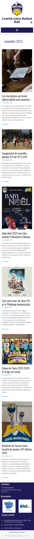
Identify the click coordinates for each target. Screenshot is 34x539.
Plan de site (22, 532)
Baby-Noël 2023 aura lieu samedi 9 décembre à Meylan (16, 235)
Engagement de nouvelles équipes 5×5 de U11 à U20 (14, 155)
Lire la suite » (5, 124)
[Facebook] (31, 22)
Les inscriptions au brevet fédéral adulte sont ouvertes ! (16, 98)
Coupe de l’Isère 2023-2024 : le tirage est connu (16, 370)
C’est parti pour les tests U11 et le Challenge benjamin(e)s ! (16, 302)
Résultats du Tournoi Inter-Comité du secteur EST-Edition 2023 (17, 449)
